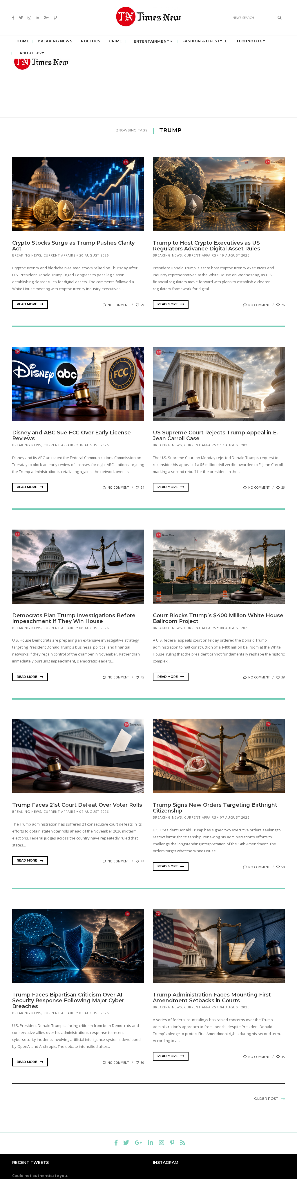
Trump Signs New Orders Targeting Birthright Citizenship (215, 808)
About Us (30, 53)
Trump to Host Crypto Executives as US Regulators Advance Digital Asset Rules (206, 246)
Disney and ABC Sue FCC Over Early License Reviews (71, 435)
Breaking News (55, 41)
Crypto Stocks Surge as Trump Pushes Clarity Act (73, 246)
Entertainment (151, 41)
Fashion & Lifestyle (204, 41)
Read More (27, 304)
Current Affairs (59, 255)
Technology (250, 41)
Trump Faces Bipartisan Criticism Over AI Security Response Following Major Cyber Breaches (68, 1001)
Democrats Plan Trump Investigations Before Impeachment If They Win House (73, 618)
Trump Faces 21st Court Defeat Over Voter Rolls (77, 805)
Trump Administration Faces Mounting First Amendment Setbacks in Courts (212, 998)
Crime (115, 41)
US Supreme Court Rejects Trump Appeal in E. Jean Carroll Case (215, 435)
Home (23, 41)
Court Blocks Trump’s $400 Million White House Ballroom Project (218, 618)
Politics (90, 41)
